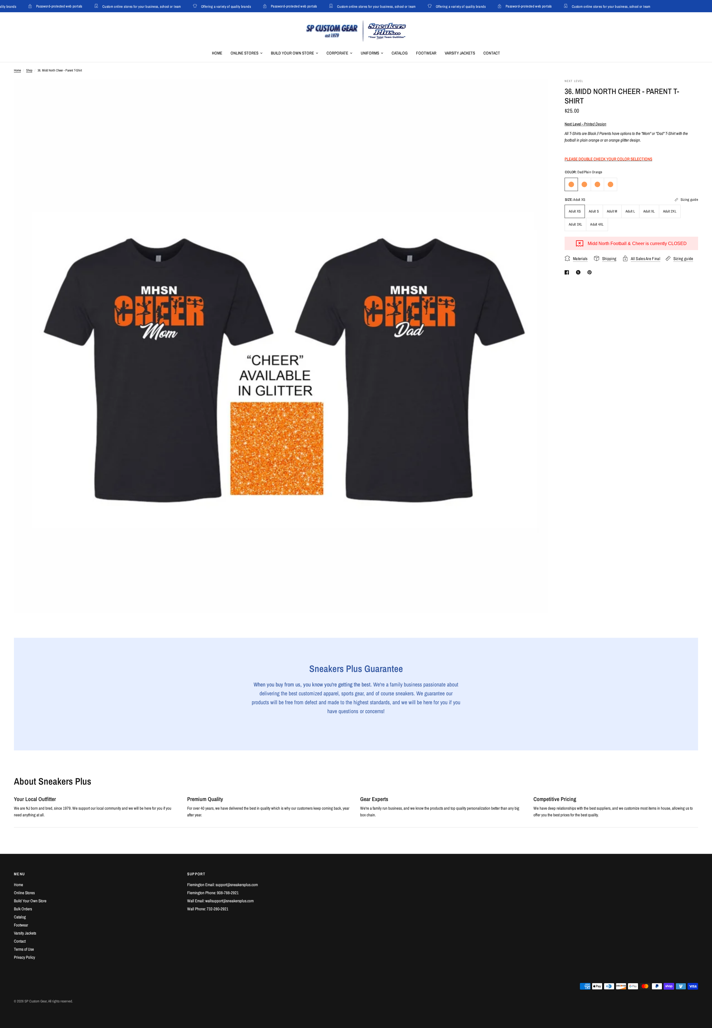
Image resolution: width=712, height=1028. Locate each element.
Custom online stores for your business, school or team (134, 6)
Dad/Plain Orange (571, 184)
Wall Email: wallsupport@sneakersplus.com (220, 901)
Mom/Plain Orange (597, 184)
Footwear (426, 53)
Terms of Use (24, 949)
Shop (29, 70)
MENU (19, 874)
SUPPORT (196, 874)
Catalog (400, 53)
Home (217, 53)
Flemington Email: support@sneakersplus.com (222, 885)
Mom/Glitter (610, 184)
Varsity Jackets (460, 53)
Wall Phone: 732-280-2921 (207, 909)
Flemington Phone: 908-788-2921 (213, 893)
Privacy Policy (24, 957)
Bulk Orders (23, 909)
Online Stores (244, 53)
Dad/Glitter (584, 184)
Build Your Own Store (292, 53)
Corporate (337, 53)
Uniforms (370, 53)
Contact (491, 53)
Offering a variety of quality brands (219, 6)
